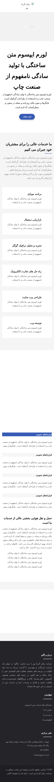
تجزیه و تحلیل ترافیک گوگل (26, 245)
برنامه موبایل (34, 194)
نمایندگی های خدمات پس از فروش (38, 705)
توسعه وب (35, 323)
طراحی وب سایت (31, 297)
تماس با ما (48, 710)
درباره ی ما (47, 715)
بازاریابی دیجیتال (32, 219)
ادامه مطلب (27, 117)
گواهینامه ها (47, 720)
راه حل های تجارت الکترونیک (26, 271)
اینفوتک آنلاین (12, 773)
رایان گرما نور (39, 773)
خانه (32, 27)
